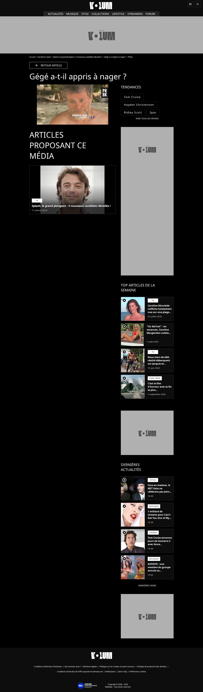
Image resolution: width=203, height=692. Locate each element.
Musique (72, 14)
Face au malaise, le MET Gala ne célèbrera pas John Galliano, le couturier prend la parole (159, 493)
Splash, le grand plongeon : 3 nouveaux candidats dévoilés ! (77, 57)
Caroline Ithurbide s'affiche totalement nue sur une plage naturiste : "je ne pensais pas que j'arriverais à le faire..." (160, 315)
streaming (135, 14)
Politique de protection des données (152, 666)
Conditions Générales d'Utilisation (48, 666)
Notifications (110, 671)
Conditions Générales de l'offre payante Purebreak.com (80, 671)
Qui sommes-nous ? (72, 666)
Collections (100, 14)
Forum (150, 14)
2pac (153, 112)
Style (85, 14)
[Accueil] (101, 5)
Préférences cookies (137, 671)
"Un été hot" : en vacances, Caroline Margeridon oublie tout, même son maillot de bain (158, 333)
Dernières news (44, 57)
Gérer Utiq (122, 671)
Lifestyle (118, 14)
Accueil (32, 57)
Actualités (55, 14)
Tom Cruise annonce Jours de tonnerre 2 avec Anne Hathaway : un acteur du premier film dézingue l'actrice (160, 547)
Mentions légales (90, 666)
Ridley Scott (133, 112)
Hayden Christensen (139, 104)
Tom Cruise (132, 97)
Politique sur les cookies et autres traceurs (117, 666)
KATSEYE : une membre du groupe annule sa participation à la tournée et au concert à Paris (159, 572)
